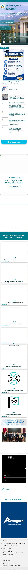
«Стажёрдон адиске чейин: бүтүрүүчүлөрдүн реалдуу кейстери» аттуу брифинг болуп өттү (16, 130)
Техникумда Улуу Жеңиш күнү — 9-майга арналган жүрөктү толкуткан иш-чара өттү (17, 114)
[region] (14, 216)
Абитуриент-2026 (13, 81)
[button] (14, 1)
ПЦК (14, 258)
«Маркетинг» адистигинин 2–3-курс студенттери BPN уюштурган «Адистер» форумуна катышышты (17, 97)
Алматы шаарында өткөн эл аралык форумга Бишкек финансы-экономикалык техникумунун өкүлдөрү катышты (17, 122)
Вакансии (5, 562)
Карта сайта (6, 560)
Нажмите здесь (14, 186)
